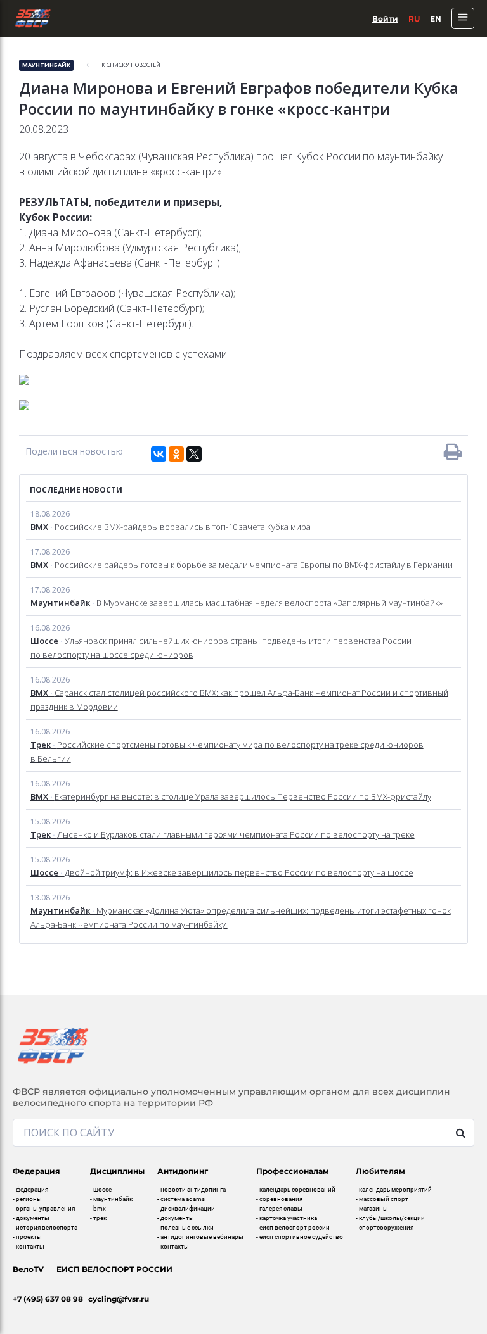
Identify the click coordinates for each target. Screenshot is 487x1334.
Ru (414, 18)
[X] (194, 454)
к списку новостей (130, 65)
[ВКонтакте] (158, 454)
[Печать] (453, 451)
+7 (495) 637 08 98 (48, 1299)
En (435, 18)
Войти (385, 18)
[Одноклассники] (176, 454)
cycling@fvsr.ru (118, 1299)
